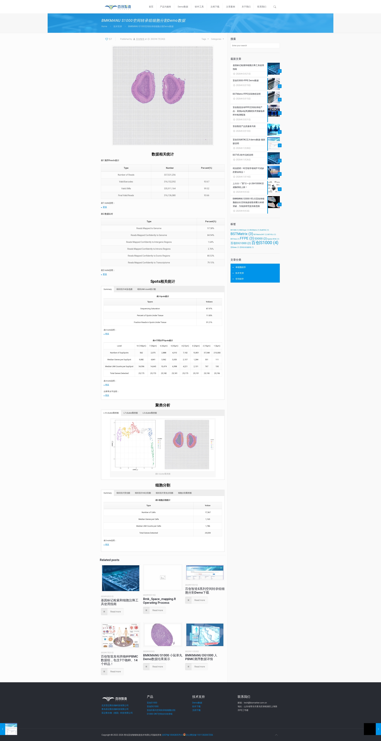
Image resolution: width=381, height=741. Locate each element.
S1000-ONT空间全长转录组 (159, 714)
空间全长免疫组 (247, 247)
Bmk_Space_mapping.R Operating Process (159, 600)
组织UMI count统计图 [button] (146, 289)
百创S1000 (264, 242)
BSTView (235, 239)
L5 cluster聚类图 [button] (150, 413)
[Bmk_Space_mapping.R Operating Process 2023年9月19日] (372, 729)
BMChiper (244, 230)
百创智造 (140, 39)
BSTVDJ (271, 234)
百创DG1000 (241, 243)
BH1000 (235, 230)
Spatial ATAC (273, 239)
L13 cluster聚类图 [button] (111, 413)
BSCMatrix (255, 230)
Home (104, 26)
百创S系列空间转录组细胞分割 (161, 710)
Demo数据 (197, 703)
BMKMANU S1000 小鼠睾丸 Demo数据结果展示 (162, 657)
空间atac (235, 247)
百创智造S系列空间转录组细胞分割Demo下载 (205, 590)
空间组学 (239, 279)
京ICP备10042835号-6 (172, 735)
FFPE (247, 238)
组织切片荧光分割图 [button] (164, 493)
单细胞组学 (240, 267)
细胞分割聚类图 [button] (185, 493)
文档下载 (196, 710)
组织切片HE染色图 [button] (124, 289)
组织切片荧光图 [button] (123, 493)
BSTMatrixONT (260, 234)
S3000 (260, 238)
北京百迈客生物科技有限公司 (115, 705)
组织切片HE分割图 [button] (143, 493)
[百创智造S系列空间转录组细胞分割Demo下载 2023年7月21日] (8, 729)
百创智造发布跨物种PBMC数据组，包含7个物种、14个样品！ (119, 660)
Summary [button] (108, 289)
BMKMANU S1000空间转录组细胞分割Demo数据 (151, 26)
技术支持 (118, 26)
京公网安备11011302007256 (199, 735)
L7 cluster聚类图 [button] (131, 413)
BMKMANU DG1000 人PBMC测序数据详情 (201, 657)
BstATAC (264, 230)
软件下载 (196, 706)
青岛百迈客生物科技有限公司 (115, 709)
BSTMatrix (242, 234)
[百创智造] (117, 6)
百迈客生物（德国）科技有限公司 (117, 713)
